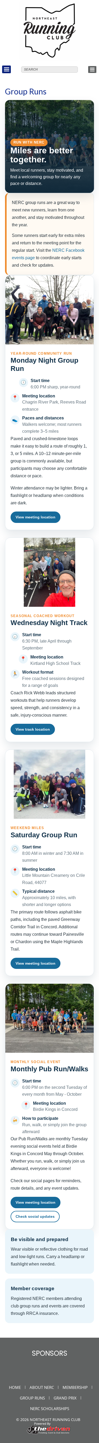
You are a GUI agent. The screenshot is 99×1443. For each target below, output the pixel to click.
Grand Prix (65, 1398)
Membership (75, 1387)
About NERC (42, 1387)
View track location (33, 729)
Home (15, 1387)
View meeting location (35, 517)
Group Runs (32, 1398)
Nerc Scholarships (49, 1408)
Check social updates (35, 1216)
